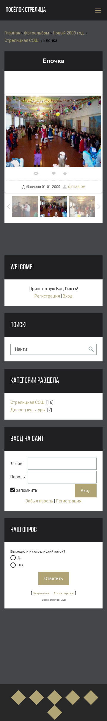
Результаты (41, 593)
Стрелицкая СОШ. (22, 40)
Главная (12, 33)
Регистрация (47, 296)
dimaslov (76, 186)
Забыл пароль (39, 501)
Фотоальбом (36, 33)
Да (19, 557)
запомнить (26, 490)
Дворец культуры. (28, 409)
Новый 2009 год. (69, 33)
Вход (68, 296)
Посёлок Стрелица (26, 10)
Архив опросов (64, 593)
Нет (20, 565)
